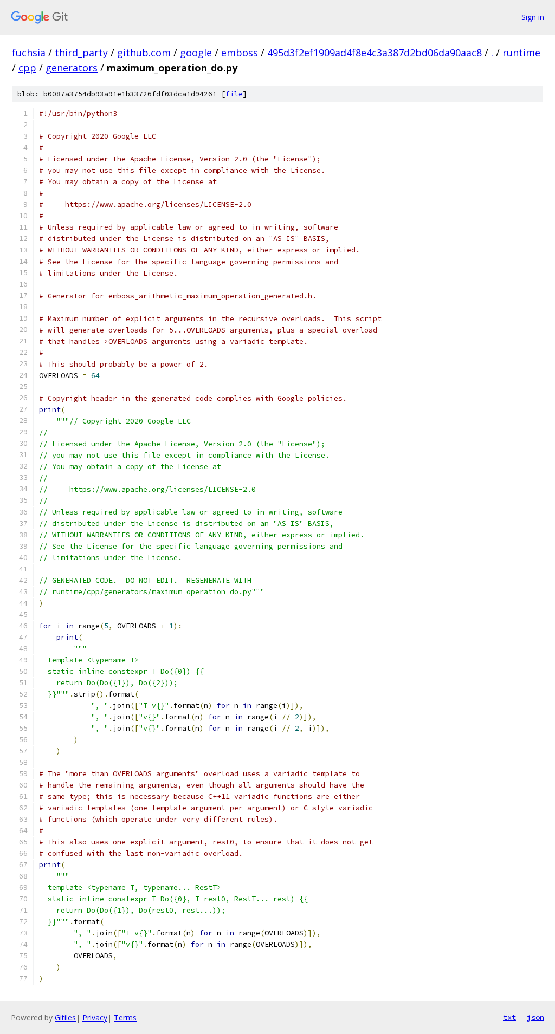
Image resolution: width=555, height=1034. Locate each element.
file (234, 94)
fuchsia (29, 52)
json (535, 1017)
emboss (239, 52)
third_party (81, 52)
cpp (27, 67)
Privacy (94, 1017)
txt (509, 1017)
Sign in (532, 17)
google (196, 52)
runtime (521, 52)
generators (72, 67)
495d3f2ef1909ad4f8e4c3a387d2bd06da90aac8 (374, 52)
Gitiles (65, 1017)
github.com (144, 52)
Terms (125, 1017)
